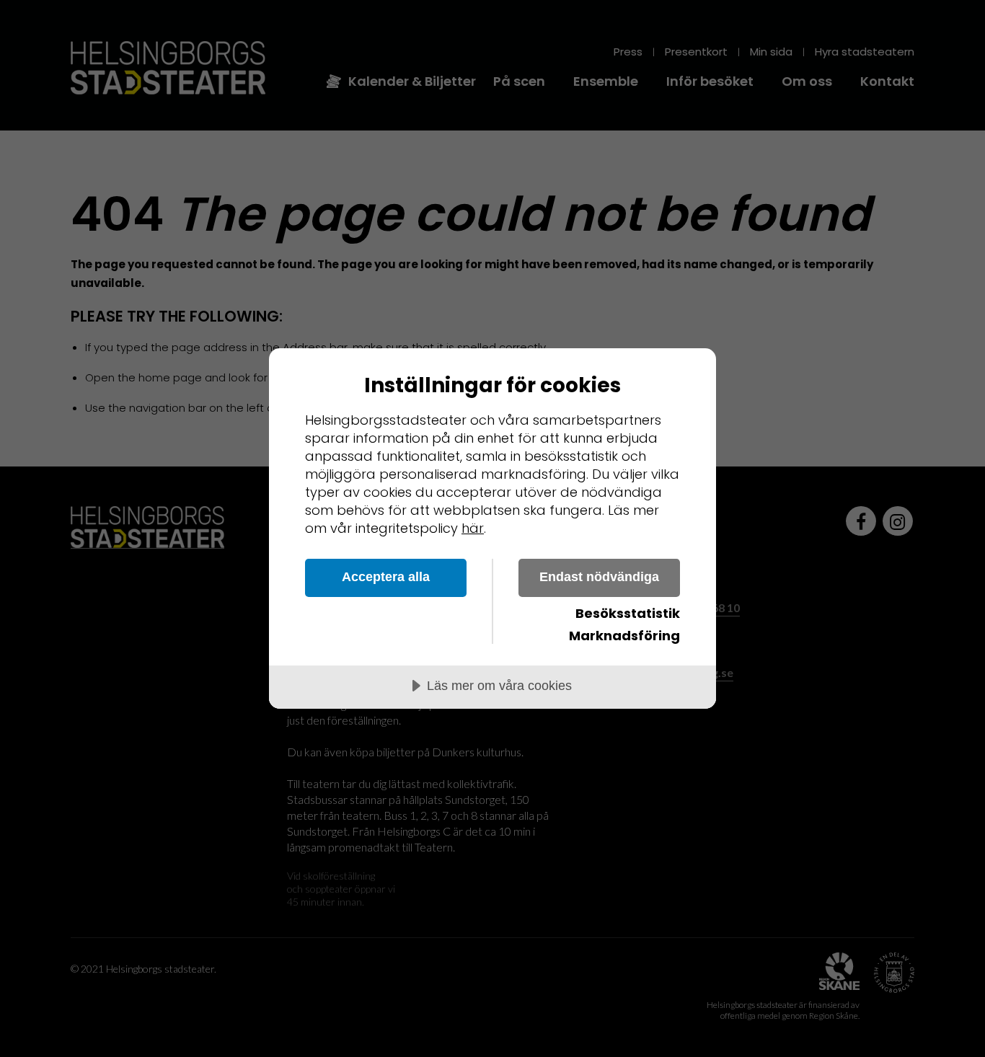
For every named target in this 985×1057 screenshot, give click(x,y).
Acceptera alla (386, 577)
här (472, 528)
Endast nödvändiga (599, 577)
